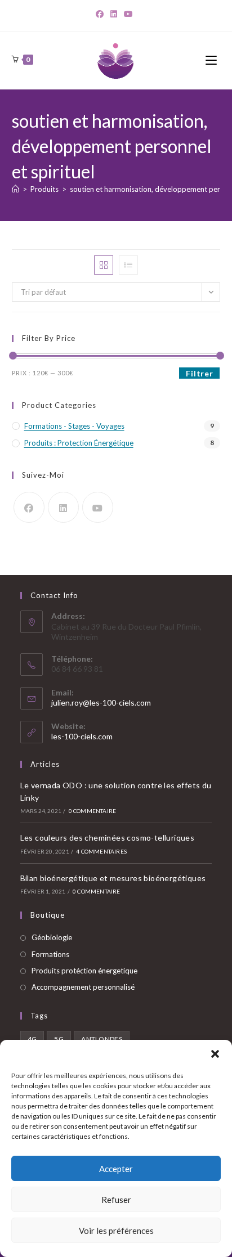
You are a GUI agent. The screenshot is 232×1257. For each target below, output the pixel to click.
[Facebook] (101, 14)
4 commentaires (101, 851)
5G (59, 1039)
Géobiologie (52, 937)
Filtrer (199, 373)
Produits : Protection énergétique (78, 442)
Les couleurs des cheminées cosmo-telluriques (107, 837)
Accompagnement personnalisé (83, 986)
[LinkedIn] (114, 14)
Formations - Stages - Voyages (74, 425)
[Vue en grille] (103, 265)
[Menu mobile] (213, 60)
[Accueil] (15, 189)
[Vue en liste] (128, 265)
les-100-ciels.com (82, 736)
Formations (50, 954)
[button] (215, 1054)
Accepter (116, 1169)
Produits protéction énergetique (84, 970)
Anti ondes (101, 1039)
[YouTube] (128, 14)
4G (32, 1039)
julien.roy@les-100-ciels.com (101, 702)
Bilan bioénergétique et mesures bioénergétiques (113, 878)
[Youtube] (97, 507)
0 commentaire (93, 810)
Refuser (116, 1200)
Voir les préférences (116, 1230)
